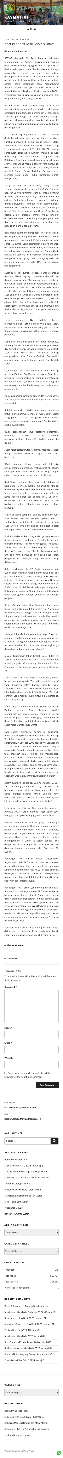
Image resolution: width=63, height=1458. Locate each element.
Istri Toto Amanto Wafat (16, 1214)
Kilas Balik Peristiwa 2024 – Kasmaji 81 (37, 1312)
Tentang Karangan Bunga (17, 1183)
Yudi (27, 40)
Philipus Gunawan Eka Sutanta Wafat (23, 1189)
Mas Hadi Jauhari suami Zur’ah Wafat (23, 1195)
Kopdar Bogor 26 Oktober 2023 (35, 1342)
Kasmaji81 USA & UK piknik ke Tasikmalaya (26, 1177)
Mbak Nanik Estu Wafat (16, 1201)
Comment (10, 987)
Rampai (12, 959)
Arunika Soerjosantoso (36, 1306)
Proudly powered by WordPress (19, 1451)
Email (8, 1043)
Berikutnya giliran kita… (16, 1159)
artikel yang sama (14, 945)
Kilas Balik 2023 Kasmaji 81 (32, 1318)
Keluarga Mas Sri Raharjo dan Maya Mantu (26, 1171)
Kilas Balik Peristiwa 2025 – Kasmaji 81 (24, 1165)
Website (8, 1058)
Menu (33, 29)
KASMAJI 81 (16, 17)
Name (8, 1028)
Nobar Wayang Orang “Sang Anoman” (32, 1354)
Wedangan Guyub (13, 1208)
